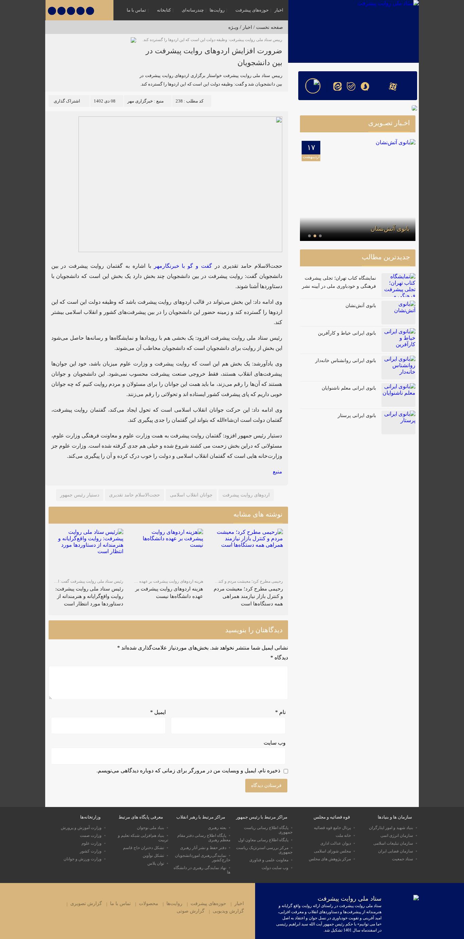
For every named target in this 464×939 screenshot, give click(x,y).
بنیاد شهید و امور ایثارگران (391, 827)
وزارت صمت (91, 835)
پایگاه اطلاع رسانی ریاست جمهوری (268, 829)
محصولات (148, 903)
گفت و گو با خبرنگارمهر (183, 266)
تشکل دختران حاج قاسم (143, 847)
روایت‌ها (217, 10)
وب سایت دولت (275, 867)
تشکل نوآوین (153, 855)
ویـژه (233, 27)
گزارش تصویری (86, 903)
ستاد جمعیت (402, 859)
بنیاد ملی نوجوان (150, 827)
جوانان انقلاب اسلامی (191, 494)
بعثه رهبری (217, 827)
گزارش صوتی (190, 911)
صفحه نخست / (267, 27)
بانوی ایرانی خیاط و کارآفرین (347, 333)
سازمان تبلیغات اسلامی (393, 843)
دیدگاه (279, 657)
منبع (277, 471)
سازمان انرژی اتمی (396, 835)
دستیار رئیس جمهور (79, 494)
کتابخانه (164, 10)
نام (280, 712)
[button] (320, 236)
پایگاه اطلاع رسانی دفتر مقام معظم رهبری (203, 837)
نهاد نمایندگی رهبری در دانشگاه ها (202, 870)
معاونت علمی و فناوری (268, 860)
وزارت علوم (92, 843)
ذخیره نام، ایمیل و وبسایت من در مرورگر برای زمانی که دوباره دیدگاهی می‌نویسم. (188, 770)
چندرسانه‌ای (193, 10)
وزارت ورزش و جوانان (83, 859)
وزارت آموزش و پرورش (81, 827)
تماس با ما (136, 10)
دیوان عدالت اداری (335, 843)
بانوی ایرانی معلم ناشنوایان (349, 388)
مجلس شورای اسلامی (332, 851)
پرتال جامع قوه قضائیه (332, 827)
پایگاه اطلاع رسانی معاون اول (263, 840)
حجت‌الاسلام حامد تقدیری (134, 494)
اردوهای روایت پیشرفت (246, 494)
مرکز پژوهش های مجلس (330, 859)
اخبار (278, 10)
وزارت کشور (91, 851)
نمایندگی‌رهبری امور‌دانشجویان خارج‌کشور (202, 857)
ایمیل (158, 712)
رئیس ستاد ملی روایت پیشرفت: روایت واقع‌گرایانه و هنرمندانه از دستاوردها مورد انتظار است (89, 596)
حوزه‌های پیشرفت (252, 10)
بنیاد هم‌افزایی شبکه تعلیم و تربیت (143, 837)
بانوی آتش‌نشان (390, 228)
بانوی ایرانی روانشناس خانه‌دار (345, 360)
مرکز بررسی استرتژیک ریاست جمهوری (264, 850)
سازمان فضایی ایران (395, 851)
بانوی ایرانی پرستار (357, 415)
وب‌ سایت (275, 743)
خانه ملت (343, 835)
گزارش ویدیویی (228, 911)
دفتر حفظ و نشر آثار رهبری (203, 847)
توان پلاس (155, 863)
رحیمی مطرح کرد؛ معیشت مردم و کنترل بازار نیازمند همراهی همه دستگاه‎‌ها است (248, 596)
